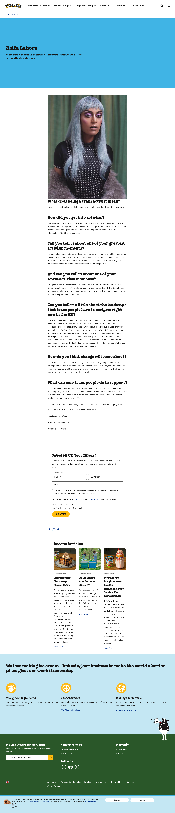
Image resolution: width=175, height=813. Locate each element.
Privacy (80, 499)
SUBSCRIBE (60, 514)
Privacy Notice (117, 782)
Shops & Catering (84, 6)
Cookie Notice (102, 782)
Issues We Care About (126, 710)
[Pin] (58, 529)
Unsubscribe (66, 753)
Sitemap (130, 782)
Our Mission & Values (70, 710)
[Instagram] (70, 767)
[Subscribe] (50, 757)
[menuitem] (38, 5)
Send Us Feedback (69, 749)
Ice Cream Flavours (37, 6)
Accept (142, 800)
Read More (58, 647)
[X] (77, 767)
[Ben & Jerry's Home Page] (13, 6)
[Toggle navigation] (169, 5)
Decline (117, 800)
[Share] (49, 529)
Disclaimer (89, 782)
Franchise (77, 782)
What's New (139, 6)
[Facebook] (64, 767)
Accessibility (53, 782)
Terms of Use (33, 801)
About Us (121, 6)
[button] (8, 782)
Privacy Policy (45, 801)
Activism (105, 6)
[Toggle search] (161, 5)
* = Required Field (57, 472)
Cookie (93, 499)
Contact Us (66, 782)
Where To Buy (61, 6)
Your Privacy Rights (90, 801)
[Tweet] (54, 529)
